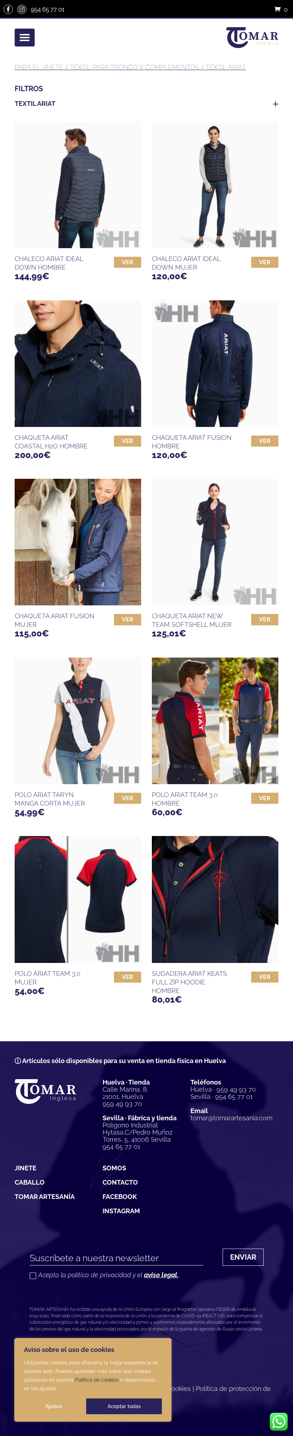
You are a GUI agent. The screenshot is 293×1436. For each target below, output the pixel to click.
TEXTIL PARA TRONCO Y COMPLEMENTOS (134, 67)
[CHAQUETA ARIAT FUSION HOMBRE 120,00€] (215, 363)
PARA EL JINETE (39, 67)
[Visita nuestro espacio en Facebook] (8, 9)
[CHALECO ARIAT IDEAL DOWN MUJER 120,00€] (215, 185)
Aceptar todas (124, 1406)
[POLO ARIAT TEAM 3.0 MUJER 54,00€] (78, 899)
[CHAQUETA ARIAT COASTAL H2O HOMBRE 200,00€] (78, 363)
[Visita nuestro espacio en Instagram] (21, 9)
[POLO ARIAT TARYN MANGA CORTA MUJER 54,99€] (78, 721)
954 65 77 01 (47, 9)
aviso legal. (161, 1275)
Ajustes (53, 1406)
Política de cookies (97, 1380)
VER (127, 262)
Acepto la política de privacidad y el (108, 1275)
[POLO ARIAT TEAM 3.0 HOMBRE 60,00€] (215, 721)
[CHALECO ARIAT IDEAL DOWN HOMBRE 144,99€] (78, 185)
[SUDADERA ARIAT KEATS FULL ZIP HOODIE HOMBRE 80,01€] (215, 899)
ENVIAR (243, 1257)
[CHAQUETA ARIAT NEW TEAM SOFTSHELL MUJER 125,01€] (215, 542)
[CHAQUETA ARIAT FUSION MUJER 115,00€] (78, 542)
